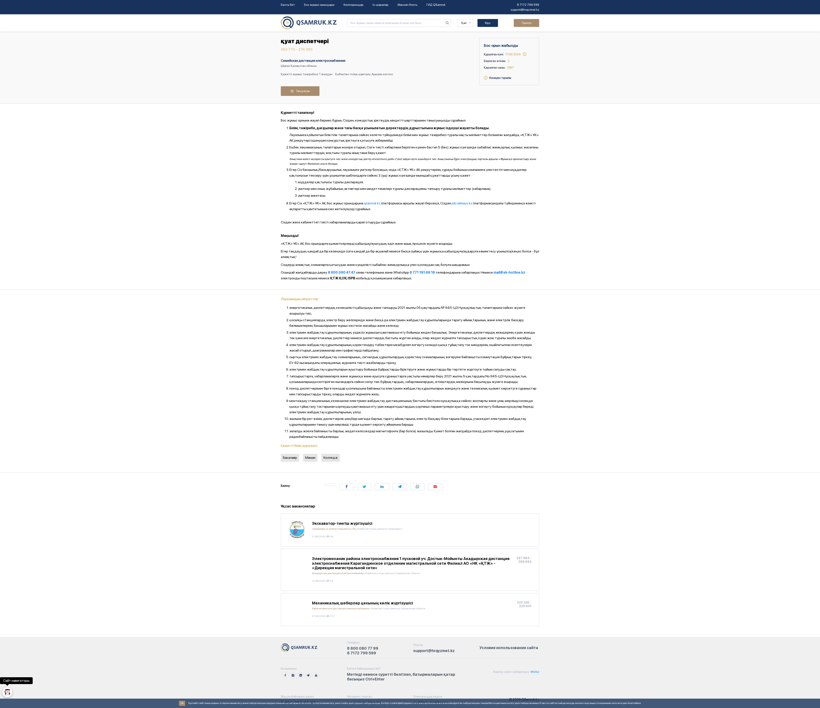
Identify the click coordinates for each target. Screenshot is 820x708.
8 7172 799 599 (528, 4)
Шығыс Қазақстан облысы (299, 65)
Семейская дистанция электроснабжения (313, 61)
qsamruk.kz (372, 203)
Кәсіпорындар (353, 4)
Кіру (488, 23)
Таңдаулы (302, 91)
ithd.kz (534, 671)
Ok (182, 703)
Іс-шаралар (380, 4)
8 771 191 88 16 (422, 272)
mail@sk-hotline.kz (509, 272)
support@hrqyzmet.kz (525, 9)
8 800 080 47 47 (341, 272)
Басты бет (288, 4)
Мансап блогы (407, 4)
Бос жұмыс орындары (319, 4)
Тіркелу (526, 23)
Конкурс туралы (499, 77)
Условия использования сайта (508, 647)
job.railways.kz (462, 203)
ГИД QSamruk (435, 4)
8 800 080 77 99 (362, 648)
